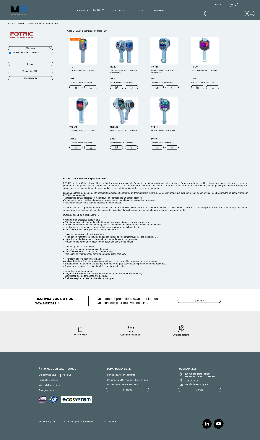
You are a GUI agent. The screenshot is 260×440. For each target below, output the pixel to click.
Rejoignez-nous (46, 390)
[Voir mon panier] (231, 5)
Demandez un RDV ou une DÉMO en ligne (127, 380)
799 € (153, 79)
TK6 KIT (154, 67)
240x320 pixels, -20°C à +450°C (83, 70)
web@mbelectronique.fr (196, 384)
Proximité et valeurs (48, 380)
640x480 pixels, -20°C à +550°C (164, 130)
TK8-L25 (114, 127)
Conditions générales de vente (79, 421)
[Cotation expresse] (75, 87)
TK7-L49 (73, 127)
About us (67, 375)
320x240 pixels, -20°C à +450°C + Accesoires (124, 71)
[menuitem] (237, 4)
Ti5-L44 (194, 67)
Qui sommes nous (47, 375)
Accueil (12, 24)
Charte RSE (110, 421)
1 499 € (72, 139)
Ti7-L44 (154, 127)
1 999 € (113, 139)
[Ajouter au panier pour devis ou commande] (90, 87)
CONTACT (219, 4)
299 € (71, 79)
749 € (112, 79)
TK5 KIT (113, 67)
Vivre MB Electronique (49, 385)
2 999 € (194, 79)
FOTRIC (20, 24)
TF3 (71, 67)
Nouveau (76, 39)
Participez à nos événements (121, 375)
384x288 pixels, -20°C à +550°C (205, 70)
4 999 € (154, 139)
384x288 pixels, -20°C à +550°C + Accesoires (164, 71)
